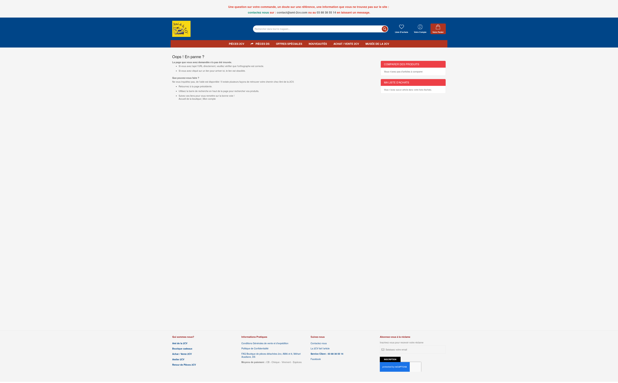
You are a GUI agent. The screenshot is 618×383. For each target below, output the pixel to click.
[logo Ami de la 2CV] (181, 29)
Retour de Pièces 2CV (184, 364)
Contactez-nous (319, 343)
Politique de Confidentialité (254, 348)
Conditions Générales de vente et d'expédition (264, 343)
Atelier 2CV (178, 359)
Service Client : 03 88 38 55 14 (327, 353)
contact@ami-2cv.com (292, 12)
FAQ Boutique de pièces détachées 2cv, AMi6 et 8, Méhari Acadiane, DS (271, 355)
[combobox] (320, 28)
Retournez (184, 86)
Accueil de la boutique (190, 98)
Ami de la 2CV (179, 343)
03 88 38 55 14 (326, 12)
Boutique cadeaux (182, 348)
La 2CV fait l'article (320, 348)
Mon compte (209, 98)
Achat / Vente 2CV (182, 353)
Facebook (316, 359)
